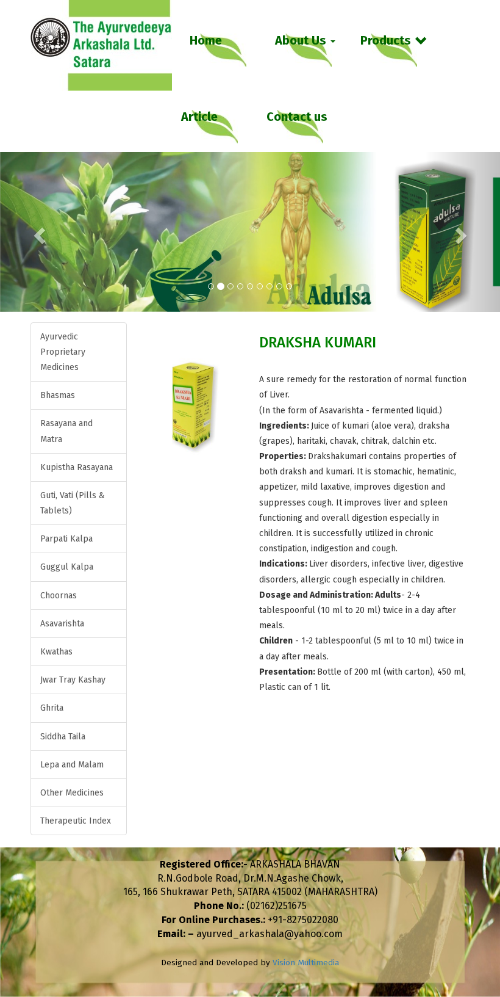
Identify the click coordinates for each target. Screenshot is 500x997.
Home (206, 40)
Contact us (296, 116)
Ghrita (51, 708)
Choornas (58, 595)
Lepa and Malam (72, 765)
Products (385, 40)
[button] (37, 232)
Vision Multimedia (306, 962)
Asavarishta (62, 623)
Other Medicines (72, 793)
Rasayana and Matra (66, 431)
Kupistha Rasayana (76, 467)
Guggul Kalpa (66, 567)
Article (199, 116)
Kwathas (56, 652)
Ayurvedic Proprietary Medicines (62, 352)
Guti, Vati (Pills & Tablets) (72, 503)
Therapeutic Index (75, 821)
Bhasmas (57, 395)
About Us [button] (302, 40)
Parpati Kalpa (66, 539)
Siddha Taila (62, 736)
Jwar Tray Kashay (72, 680)
